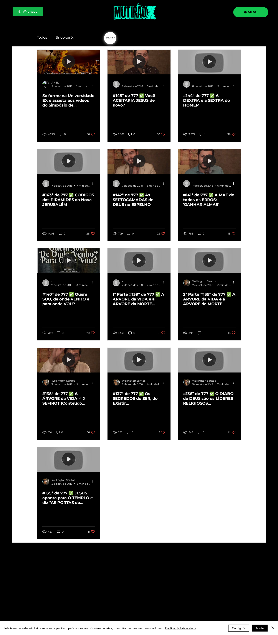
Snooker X (65, 37)
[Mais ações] (94, 84)
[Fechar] (272, 628)
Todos (42, 37)
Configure (238, 628)
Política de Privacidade (180, 628)
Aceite (259, 628)
